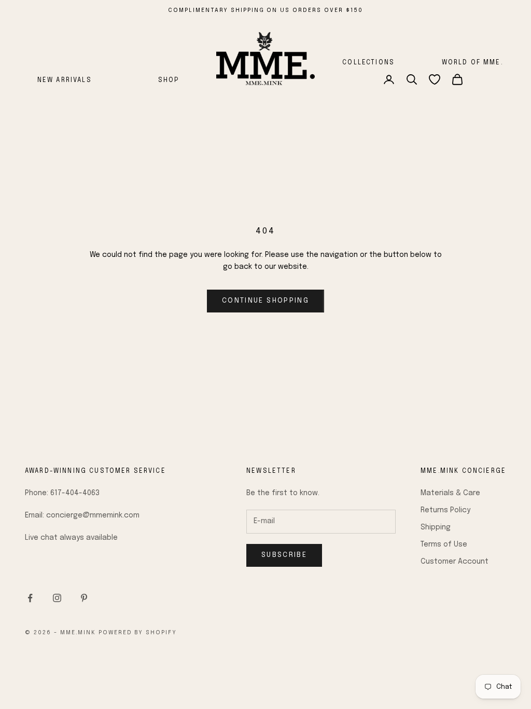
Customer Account (454, 561)
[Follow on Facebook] (30, 598)
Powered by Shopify (138, 633)
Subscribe (284, 555)
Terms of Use (444, 544)
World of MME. (473, 63)
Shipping (436, 527)
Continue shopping (265, 300)
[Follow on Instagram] (57, 598)
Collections (368, 63)
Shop (168, 80)
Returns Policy (445, 510)
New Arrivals (64, 80)
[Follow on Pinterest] (84, 598)
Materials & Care (450, 493)
